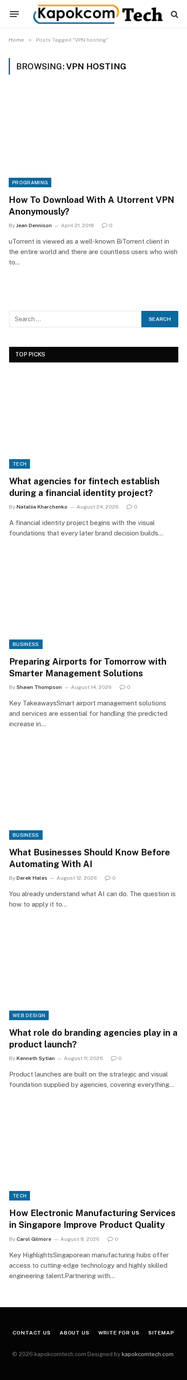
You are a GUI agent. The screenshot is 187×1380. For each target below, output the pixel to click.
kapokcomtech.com (148, 1354)
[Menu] (14, 14)
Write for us (119, 1333)
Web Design (29, 1015)
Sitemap (161, 1333)
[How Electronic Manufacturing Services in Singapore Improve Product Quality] (93, 1153)
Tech (20, 464)
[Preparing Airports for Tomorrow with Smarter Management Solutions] (93, 601)
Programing (30, 182)
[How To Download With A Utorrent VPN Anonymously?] (93, 139)
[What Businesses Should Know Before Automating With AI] (93, 792)
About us (75, 1333)
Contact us (31, 1333)
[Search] (173, 14)
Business (26, 644)
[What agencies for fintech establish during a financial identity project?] (93, 421)
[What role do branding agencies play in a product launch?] (93, 972)
